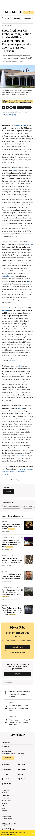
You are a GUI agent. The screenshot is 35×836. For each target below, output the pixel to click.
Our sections (6, 742)
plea (3, 233)
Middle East (27, 18)
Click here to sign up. (9, 114)
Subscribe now (17, 647)
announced (6, 310)
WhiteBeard (13, 830)
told (10, 189)
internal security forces (11, 506)
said (29, 281)
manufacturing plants (9, 358)
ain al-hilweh (27, 506)
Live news (7, 18)
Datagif (8, 828)
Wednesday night (20, 125)
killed (20, 366)
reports (20, 408)
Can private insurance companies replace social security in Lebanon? (17, 471)
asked (15, 170)
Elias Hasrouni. (21, 455)
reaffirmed (29, 244)
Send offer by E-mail (17, 653)
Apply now (17, 674)
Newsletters (5, 747)
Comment (8, 491)
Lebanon (17, 18)
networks (12, 360)
